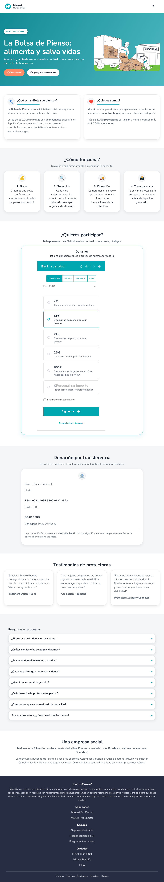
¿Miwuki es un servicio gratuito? (30, 682)
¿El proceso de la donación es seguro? (34, 638)
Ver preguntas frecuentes (43, 72)
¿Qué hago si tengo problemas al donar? (35, 671)
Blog (82, 865)
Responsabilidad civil (82, 836)
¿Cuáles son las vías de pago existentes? (35, 649)
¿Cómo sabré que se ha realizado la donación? (38, 704)
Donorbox (82, 752)
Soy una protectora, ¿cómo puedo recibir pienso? (40, 715)
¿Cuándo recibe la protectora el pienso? (34, 693)
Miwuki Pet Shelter (82, 818)
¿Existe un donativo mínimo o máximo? (34, 660)
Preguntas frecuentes (82, 841)
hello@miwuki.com (69, 533)
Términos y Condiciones (77, 876)
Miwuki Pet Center (82, 812)
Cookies (104, 876)
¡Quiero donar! (14, 72)
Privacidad (94, 876)
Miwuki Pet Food (82, 854)
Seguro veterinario (82, 830)
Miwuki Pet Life (82, 859)
